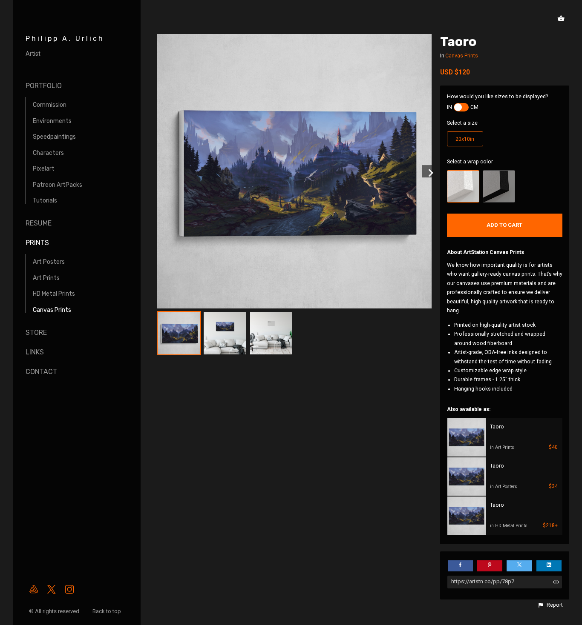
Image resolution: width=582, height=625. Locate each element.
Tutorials (45, 200)
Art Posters (49, 261)
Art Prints (46, 278)
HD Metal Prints (54, 293)
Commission (49, 104)
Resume (39, 223)
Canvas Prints (52, 310)
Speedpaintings (54, 136)
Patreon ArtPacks (57, 184)
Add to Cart (504, 225)
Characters (48, 153)
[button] (550, 605)
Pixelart (44, 168)
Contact (41, 372)
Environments (52, 121)
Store (36, 332)
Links (35, 352)
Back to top (107, 611)
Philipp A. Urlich (65, 38)
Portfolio (44, 86)
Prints (37, 243)
